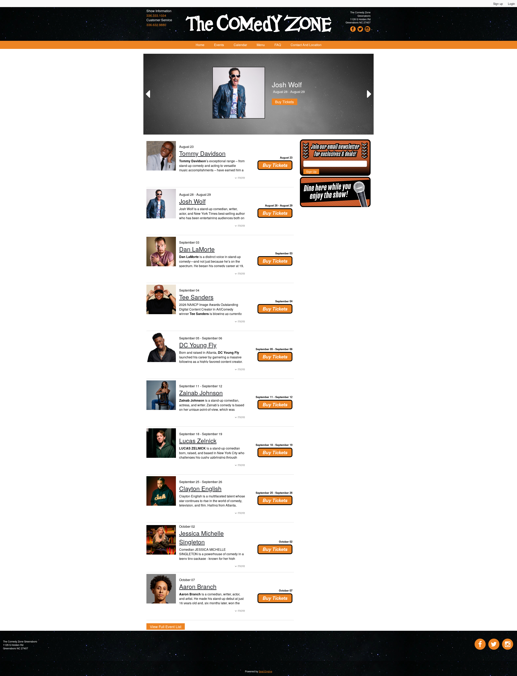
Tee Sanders (196, 297)
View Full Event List (165, 626)
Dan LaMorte (197, 249)
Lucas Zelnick (197, 440)
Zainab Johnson (201, 392)
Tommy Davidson (202, 153)
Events (219, 44)
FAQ (277, 44)
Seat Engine (265, 671)
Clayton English (200, 488)
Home (200, 44)
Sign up (498, 4)
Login (511, 4)
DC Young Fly (197, 344)
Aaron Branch (197, 586)
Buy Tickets (281, 101)
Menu (261, 44)
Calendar (240, 44)
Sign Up (311, 171)
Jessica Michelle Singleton (201, 537)
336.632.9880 (156, 24)
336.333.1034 (156, 15)
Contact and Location (306, 44)
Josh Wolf (192, 201)
